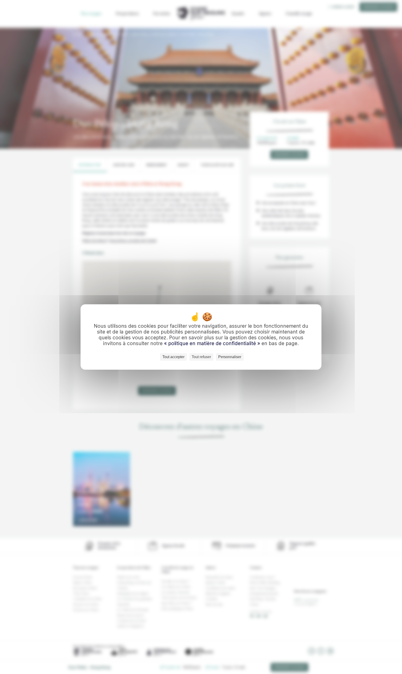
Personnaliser (229, 357)
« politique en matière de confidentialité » (212, 343)
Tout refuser (201, 357)
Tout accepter (173, 357)
